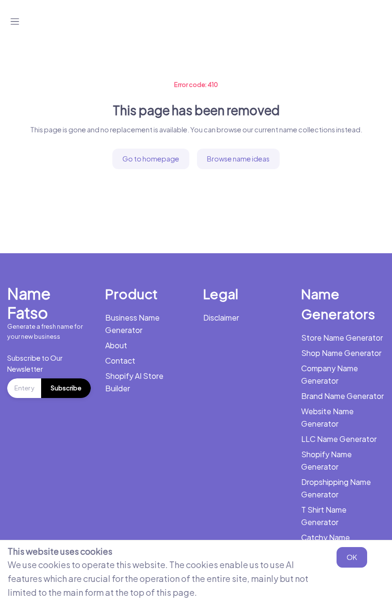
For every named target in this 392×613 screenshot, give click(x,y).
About (116, 345)
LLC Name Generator (339, 439)
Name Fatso (29, 303)
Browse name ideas (238, 158)
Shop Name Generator (341, 353)
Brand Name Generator (342, 396)
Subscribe (66, 388)
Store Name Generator (342, 338)
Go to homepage (150, 158)
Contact (120, 360)
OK (352, 557)
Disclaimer (221, 317)
